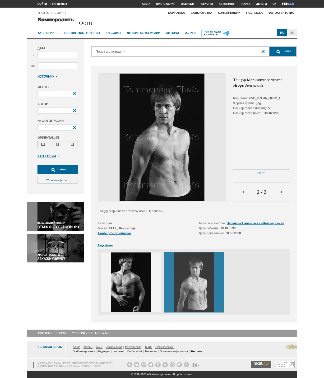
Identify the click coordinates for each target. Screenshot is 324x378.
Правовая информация (174, 351)
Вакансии (151, 351)
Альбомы (113, 33)
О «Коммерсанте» (84, 351)
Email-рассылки (164, 346)
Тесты (148, 346)
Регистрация (59, 3)
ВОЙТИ (42, 3)
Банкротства (201, 12)
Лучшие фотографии (143, 33)
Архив (76, 346)
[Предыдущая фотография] (242, 192)
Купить (261, 173)
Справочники (114, 346)
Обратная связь (49, 346)
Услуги (190, 33)
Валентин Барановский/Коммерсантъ (255, 223)
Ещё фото (105, 245)
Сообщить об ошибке (114, 233)
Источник (45, 76)
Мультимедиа (133, 346)
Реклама (196, 351)
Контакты (44, 333)
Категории (46, 33)
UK (274, 3)
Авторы (172, 33)
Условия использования (91, 333)
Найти (61, 169)
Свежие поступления (82, 33)
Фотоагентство (281, 12)
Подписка (254, 12)
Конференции (229, 12)
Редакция (104, 351)
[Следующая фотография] (280, 192)
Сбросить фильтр (57, 180)
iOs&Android (134, 351)
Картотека (176, 12)
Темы (99, 346)
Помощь (62, 333)
